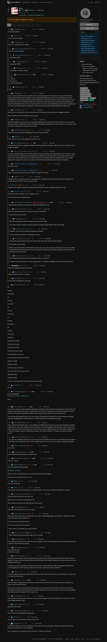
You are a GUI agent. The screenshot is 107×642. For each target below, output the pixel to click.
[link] (24, 12)
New (27, 25)
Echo (21, 8)
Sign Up (97, 2)
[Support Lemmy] (52, 2)
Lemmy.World (15, 2)
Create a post (89, 28)
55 (21, 12)
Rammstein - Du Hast (14, 396)
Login (91, 2)
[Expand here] (14, 10)
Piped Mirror (25, 396)
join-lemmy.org (94, 639)
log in (17, 19)
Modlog (91, 100)
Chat (38, 25)
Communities (26, 2)
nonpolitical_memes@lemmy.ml (36, 15)
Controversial (20, 25)
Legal (72, 639)
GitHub (29, 477)
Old (32, 25)
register (23, 19)
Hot (9, 25)
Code (87, 639)
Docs (83, 639)
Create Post (34, 2)
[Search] (88, 2)
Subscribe (89, 24)
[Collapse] (9, 29)
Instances (77, 639)
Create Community (44, 2)
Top (13, 25)
